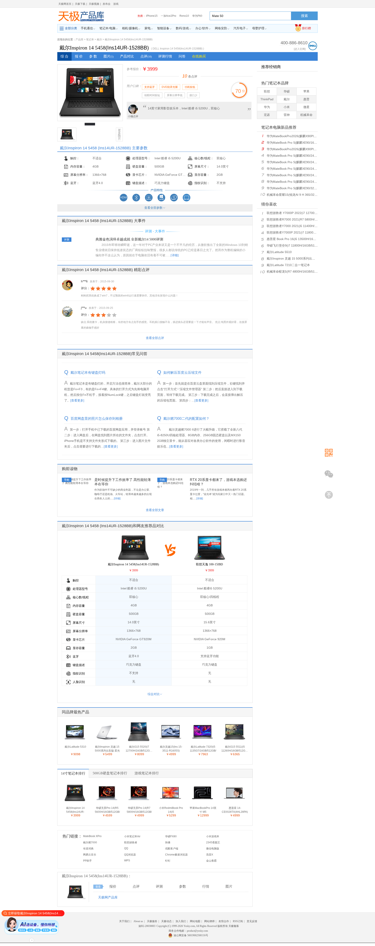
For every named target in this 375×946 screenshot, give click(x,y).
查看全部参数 (153, 207)
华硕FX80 (171, 836)
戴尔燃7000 (90, 842)
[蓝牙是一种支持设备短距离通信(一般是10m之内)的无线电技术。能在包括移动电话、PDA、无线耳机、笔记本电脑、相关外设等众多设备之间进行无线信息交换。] (136, 200)
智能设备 (163, 28)
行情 (205, 886)
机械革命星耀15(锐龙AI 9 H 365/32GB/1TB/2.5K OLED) (305, 194)
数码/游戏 (182, 28)
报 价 (79, 56)
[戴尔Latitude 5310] (75, 741)
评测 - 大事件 (155, 231)
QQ (126, 848)
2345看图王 (213, 842)
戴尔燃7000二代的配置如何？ (186, 418)
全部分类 (71, 28)
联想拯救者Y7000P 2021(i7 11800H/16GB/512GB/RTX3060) (308, 232)
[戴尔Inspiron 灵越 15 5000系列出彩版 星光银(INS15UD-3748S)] (107, 741)
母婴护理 (258, 28)
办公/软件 (201, 28)
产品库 (79, 39)
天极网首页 (64, 3)
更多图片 (119, 134)
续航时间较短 (152, 95)
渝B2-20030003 (146, 926)
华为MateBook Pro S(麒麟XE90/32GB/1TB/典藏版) (301, 188)
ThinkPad (266, 99)
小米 (287, 107)
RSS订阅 (238, 921)
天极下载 (80, 3)
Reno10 (184, 15)
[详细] (175, 255)
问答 (182, 56)
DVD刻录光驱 (170, 87)
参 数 (93, 56)
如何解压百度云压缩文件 (182, 372)
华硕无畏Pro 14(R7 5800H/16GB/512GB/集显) (139, 810)
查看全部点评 (155, 338)
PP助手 (87, 860)
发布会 (106, 3)
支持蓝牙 (149, 87)
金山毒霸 (211, 860)
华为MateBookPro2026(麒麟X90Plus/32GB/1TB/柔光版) (305, 149)
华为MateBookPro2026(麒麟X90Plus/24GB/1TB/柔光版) (305, 136)
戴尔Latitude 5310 (75, 746)
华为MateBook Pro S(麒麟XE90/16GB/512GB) (298, 142)
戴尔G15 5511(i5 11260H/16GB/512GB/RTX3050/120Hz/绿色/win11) (234, 748)
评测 (159, 886)
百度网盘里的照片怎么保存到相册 (97, 418)
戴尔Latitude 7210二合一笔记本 (288, 265)
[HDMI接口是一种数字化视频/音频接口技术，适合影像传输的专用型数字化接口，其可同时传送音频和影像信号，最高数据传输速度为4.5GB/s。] (124, 200)
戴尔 (99, 39)
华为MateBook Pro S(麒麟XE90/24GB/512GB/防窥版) (303, 168)
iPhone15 (152, 15)
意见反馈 (252, 921)
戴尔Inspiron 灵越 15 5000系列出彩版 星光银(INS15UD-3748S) (107, 748)
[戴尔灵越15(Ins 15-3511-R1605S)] (170, 741)
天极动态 (166, 921)
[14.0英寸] (186, 200)
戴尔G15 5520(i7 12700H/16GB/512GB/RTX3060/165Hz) (139, 748)
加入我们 (181, 921)
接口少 (193, 95)
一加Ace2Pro (168, 15)
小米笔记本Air (132, 836)
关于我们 (124, 921)
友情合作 (224, 921)
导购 (66, 479)
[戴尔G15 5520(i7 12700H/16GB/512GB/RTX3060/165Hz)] (139, 741)
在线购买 (199, 56)
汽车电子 (240, 28)
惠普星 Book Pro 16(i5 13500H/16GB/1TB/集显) (299, 239)
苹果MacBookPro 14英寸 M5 (203, 809)
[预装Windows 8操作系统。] (161, 200)
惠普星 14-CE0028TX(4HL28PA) (235, 809)
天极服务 (152, 921)
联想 (267, 91)
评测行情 (165, 56)
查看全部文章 (155, 510)
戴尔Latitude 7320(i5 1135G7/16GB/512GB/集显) (203, 748)
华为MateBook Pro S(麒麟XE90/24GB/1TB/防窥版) (301, 181)
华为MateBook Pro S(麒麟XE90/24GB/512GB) (298, 162)
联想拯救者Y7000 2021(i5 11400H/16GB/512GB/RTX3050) (307, 226)
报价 (112, 886)
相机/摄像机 (130, 28)
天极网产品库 (108, 897)
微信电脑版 (212, 848)
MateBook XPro (92, 836)
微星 (306, 107)
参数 (182, 886)
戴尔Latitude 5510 (279, 252)
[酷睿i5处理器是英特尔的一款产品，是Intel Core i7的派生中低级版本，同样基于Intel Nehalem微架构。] (174, 200)
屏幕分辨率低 (175, 95)
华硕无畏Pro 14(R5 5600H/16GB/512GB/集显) (107, 810)
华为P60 (197, 15)
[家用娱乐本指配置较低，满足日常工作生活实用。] (149, 200)
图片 (108, 56)
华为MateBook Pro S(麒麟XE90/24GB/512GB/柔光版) (303, 175)
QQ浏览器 (130, 854)
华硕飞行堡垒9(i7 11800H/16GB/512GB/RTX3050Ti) (302, 245)
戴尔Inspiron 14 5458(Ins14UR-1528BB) (129, 39)
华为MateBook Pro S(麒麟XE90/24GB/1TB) (296, 155)
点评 (146, 56)
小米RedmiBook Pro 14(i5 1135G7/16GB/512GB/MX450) (171, 810)
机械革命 (306, 115)
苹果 (306, 91)
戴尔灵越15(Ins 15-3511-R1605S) (171, 748)
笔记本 (90, 39)
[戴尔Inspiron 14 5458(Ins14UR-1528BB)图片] (75, 899)
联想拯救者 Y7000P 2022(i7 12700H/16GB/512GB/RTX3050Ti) (310, 213)
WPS (127, 860)
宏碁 (267, 115)
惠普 (306, 99)
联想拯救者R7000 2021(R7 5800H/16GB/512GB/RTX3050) (307, 219)
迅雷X (209, 854)
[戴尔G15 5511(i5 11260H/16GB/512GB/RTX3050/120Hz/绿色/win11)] (234, 741)
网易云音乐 (89, 854)
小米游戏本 (212, 836)
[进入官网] (300, 49)
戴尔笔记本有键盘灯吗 (88, 372)
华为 (267, 107)
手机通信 (87, 28)
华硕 (287, 91)
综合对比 (154, 694)
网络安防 (221, 28)
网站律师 (209, 921)
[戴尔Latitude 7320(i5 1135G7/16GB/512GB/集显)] (202, 741)
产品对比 (127, 56)
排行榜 (306, 28)
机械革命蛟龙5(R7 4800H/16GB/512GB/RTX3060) (301, 271)
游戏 (115, 3)
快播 (167, 842)
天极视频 (94, 3)
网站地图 (195, 921)
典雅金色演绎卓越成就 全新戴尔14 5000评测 (129, 239)
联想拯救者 (130, 842)
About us (138, 921)
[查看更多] (77, 400)
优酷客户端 (171, 848)
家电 (148, 28)
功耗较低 (190, 87)
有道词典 (88, 848)
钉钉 (167, 860)
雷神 (287, 115)
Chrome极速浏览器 (176, 854)
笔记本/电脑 (107, 28)
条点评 (189, 76)
